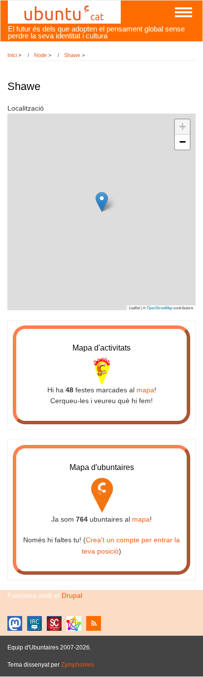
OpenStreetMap (159, 307)
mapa (145, 390)
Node (40, 55)
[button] (102, 202)
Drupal (72, 595)
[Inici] (64, 11)
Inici (12, 55)
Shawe (72, 55)
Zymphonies (77, 664)
